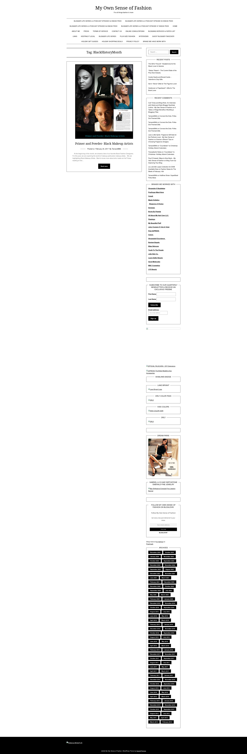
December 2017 (155, 654)
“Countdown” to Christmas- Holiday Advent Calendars (163, 147)
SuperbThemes (141, 751)
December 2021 (155, 573)
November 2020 (155, 586)
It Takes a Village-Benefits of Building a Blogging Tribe (162, 109)
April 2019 (153, 620)
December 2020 (169, 582)
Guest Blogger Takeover (163, 36)
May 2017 (165, 667)
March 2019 (165, 620)
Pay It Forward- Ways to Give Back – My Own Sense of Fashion (162, 159)
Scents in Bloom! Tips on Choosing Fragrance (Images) (160, 140)
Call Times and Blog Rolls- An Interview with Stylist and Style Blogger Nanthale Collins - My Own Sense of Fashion (162, 105)
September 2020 (155, 590)
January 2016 (168, 701)
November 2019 (170, 603)
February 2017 (155, 675)
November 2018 (170, 629)
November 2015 (170, 705)
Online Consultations (135, 31)
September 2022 (155, 569)
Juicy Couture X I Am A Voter (159, 227)
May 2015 (153, 718)
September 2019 (169, 607)
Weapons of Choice (156, 204)
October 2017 (154, 658)
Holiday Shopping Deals (112, 41)
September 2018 (169, 633)
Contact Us (117, 31)
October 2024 (169, 552)
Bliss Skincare (153, 246)
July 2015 (166, 713)
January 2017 (168, 675)
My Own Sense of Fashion (123, 8)
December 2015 (155, 705)
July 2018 (166, 637)
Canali (150, 196)
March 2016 (165, 696)
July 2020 (168, 590)
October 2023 (154, 561)
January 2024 (154, 557)
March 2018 (165, 646)
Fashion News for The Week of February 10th (162, 170)
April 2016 (153, 696)
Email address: (153, 310)
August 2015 (154, 713)
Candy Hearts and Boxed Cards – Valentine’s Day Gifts (159, 78)
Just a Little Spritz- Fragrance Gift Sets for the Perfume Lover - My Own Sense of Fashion (162, 137)
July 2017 (166, 663)
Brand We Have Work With (154, 41)
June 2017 (153, 667)
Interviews (143, 36)
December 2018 (155, 629)
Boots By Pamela (154, 211)
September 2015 (169, 709)
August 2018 (154, 637)
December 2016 (155, 679)
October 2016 (154, 684)
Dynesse (151, 208)
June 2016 (153, 692)
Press (86, 31)
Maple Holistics (153, 200)
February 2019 (155, 624)
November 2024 (155, 552)
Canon (151, 235)
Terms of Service (100, 31)
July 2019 (166, 612)
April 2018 (153, 646)
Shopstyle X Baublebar (156, 188)
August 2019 (154, 612)
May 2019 (165, 616)
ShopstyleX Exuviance (157, 238)
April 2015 (164, 718)
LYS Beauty (152, 269)
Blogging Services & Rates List (161, 31)
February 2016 (155, 701)
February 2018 (155, 650)
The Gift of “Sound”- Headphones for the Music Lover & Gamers (162, 65)
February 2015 (167, 722)
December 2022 (155, 565)
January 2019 (168, 624)
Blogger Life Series (107, 36)
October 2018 (154, 633)
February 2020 (155, 599)
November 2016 (170, 679)
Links (75, 36)
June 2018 (153, 641)
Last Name (152, 299)
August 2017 (154, 663)
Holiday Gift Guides (89, 41)
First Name (152, 294)
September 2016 (169, 684)
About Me (76, 31)
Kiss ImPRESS (153, 231)
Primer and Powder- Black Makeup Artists (104, 144)
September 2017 (169, 658)
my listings (159, 542)
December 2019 (155, 603)
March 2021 (165, 578)
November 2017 (170, 654)
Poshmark (149, 544)
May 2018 (165, 641)
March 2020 (165, 595)
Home (175, 26)
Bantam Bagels (154, 242)
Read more (104, 166)
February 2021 (155, 582)
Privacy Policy (132, 41)
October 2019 (154, 607)
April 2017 (153, 671)
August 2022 (169, 569)
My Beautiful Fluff (154, 223)
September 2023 (169, 561)
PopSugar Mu (153, 192)
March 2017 (165, 671)
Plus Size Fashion (127, 36)
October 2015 (154, 709)
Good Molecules (154, 262)
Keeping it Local (88, 36)
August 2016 (154, 688)
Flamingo (151, 219)
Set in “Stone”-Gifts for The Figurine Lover (162, 84)
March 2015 (154, 722)
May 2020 (153, 595)
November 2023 (169, 557)
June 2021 (153, 578)
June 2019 (153, 616)
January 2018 (168, 650)
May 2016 (165, 692)
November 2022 (170, 565)
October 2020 (169, 586)
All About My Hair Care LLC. (158, 215)
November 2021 (170, 573)
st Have (161, 192)
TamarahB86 (152, 116)
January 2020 (168, 599)
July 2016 (166, 688)
